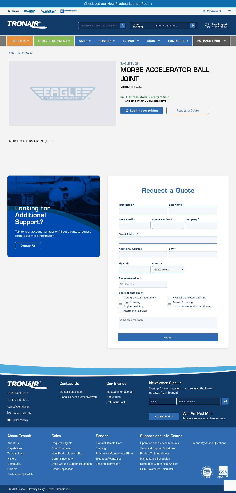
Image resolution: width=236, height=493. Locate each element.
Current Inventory (62, 458)
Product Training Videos (155, 453)
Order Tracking (138, 26)
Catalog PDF (163, 416)
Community (14, 463)
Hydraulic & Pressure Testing (189, 297)
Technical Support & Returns (157, 448)
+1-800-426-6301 (220, 26)
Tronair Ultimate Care (109, 443)
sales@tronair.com (18, 406)
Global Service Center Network (78, 396)
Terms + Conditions (58, 489)
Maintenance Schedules (155, 458)
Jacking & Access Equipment (140, 297)
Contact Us (28, 245)
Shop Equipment (62, 448)
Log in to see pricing (144, 110)
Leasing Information (108, 463)
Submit (168, 337)
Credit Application (62, 469)
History (11, 458)
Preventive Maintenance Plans (114, 453)
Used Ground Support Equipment (72, 463)
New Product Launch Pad (67, 453)
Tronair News (15, 453)
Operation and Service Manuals (159, 443)
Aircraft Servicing (183, 302)
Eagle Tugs (114, 396)
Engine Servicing (133, 306)
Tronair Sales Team (71, 391)
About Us (13, 443)
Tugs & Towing (132, 302)
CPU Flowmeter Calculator (156, 469)
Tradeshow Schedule (20, 474)
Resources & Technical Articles (159, 463)
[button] (20, 41)
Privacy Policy (37, 489)
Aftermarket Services (136, 310)
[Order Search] (192, 25)
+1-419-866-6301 (18, 399)
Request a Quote (188, 110)
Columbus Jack (116, 402)
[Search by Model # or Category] (122, 25)
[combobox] (102, 25)
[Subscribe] (225, 401)
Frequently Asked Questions (209, 443)
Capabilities (14, 448)
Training (101, 448)
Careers (12, 469)
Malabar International (120, 391)
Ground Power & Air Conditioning (192, 306)
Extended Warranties (108, 458)
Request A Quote (62, 443)
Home (10, 52)
